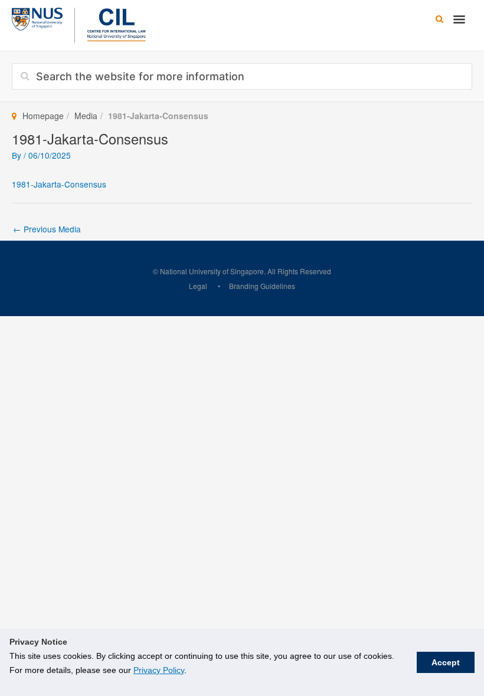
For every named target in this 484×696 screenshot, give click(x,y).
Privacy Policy (158, 670)
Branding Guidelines (262, 286)
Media (85, 116)
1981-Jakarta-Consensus (59, 184)
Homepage (43, 116)
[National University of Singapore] (37, 18)
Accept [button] (445, 662)
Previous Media (47, 229)
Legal (198, 286)
